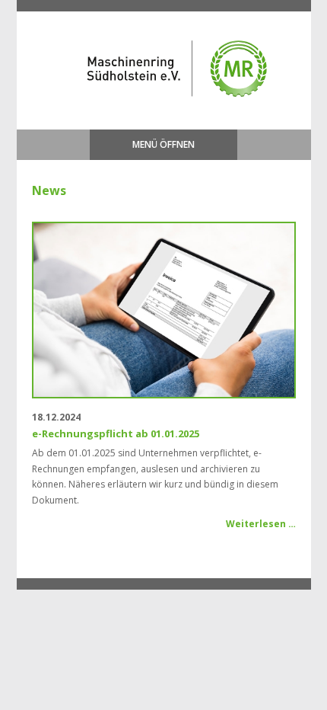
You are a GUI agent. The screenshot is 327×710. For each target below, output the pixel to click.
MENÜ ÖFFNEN (163, 144)
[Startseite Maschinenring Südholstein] (157, 109)
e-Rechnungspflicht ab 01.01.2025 (115, 433)
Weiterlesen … (261, 523)
